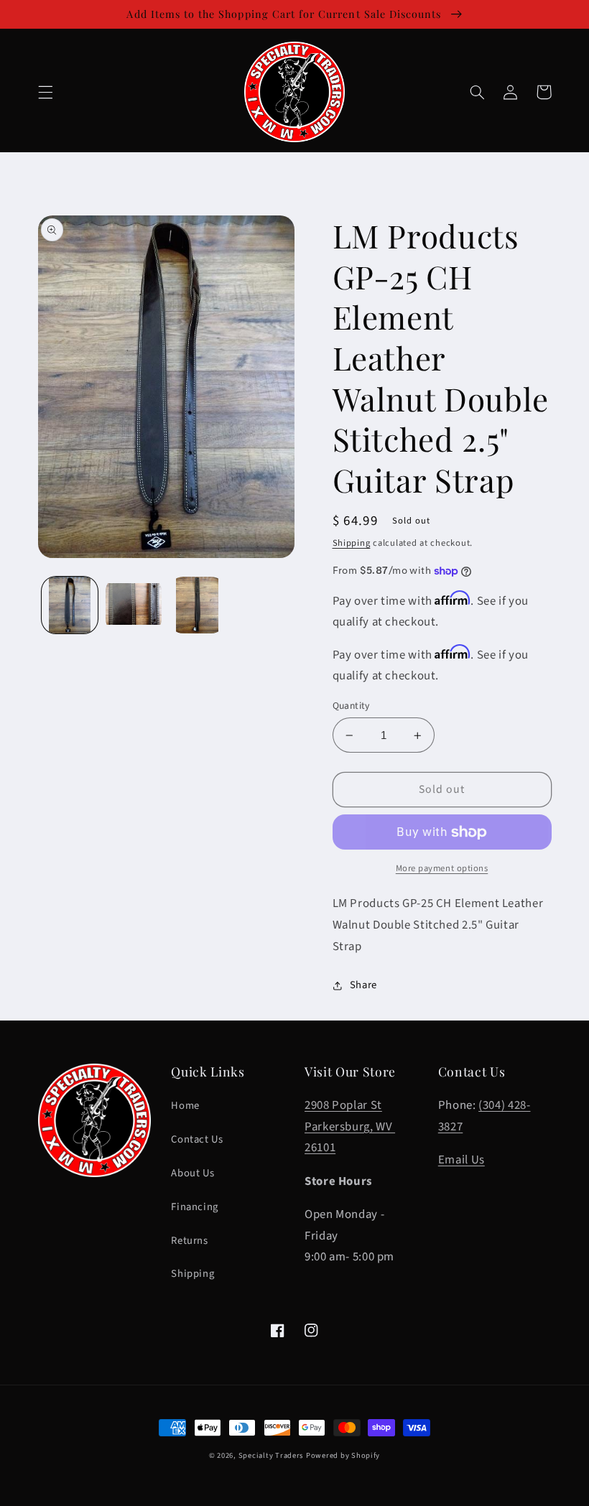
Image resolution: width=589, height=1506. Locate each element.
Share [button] (363, 985)
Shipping (352, 542)
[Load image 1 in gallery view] (70, 605)
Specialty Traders (271, 1455)
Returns (189, 1240)
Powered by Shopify (343, 1455)
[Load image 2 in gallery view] (134, 605)
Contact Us (197, 1139)
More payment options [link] (442, 868)
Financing (194, 1206)
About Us (192, 1173)
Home (185, 1105)
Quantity (351, 705)
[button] (45, 91)
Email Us (461, 1159)
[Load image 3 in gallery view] (197, 605)
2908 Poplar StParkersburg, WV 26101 (350, 1126)
